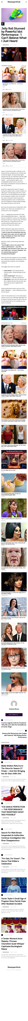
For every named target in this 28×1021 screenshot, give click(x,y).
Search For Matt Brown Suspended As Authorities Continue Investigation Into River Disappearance (13, 836)
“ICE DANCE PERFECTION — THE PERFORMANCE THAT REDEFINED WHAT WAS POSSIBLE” (13, 811)
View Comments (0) (13, 714)
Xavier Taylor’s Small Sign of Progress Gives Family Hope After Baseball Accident (13, 901)
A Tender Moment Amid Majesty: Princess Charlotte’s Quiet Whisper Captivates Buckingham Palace (12, 943)
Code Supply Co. (18, 969)
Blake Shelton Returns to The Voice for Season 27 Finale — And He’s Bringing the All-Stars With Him (13, 770)
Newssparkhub (14, 2)
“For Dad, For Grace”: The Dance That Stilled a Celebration (13, 861)
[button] (14, 15)
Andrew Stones (6, 44)
